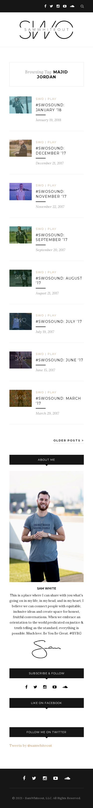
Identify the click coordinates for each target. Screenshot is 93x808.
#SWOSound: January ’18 (50, 107)
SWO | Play (46, 99)
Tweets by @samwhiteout (30, 745)
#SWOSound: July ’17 (59, 321)
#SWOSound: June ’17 (59, 360)
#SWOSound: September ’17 (52, 237)
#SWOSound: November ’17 (51, 194)
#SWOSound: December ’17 (51, 150)
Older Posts (67, 440)
